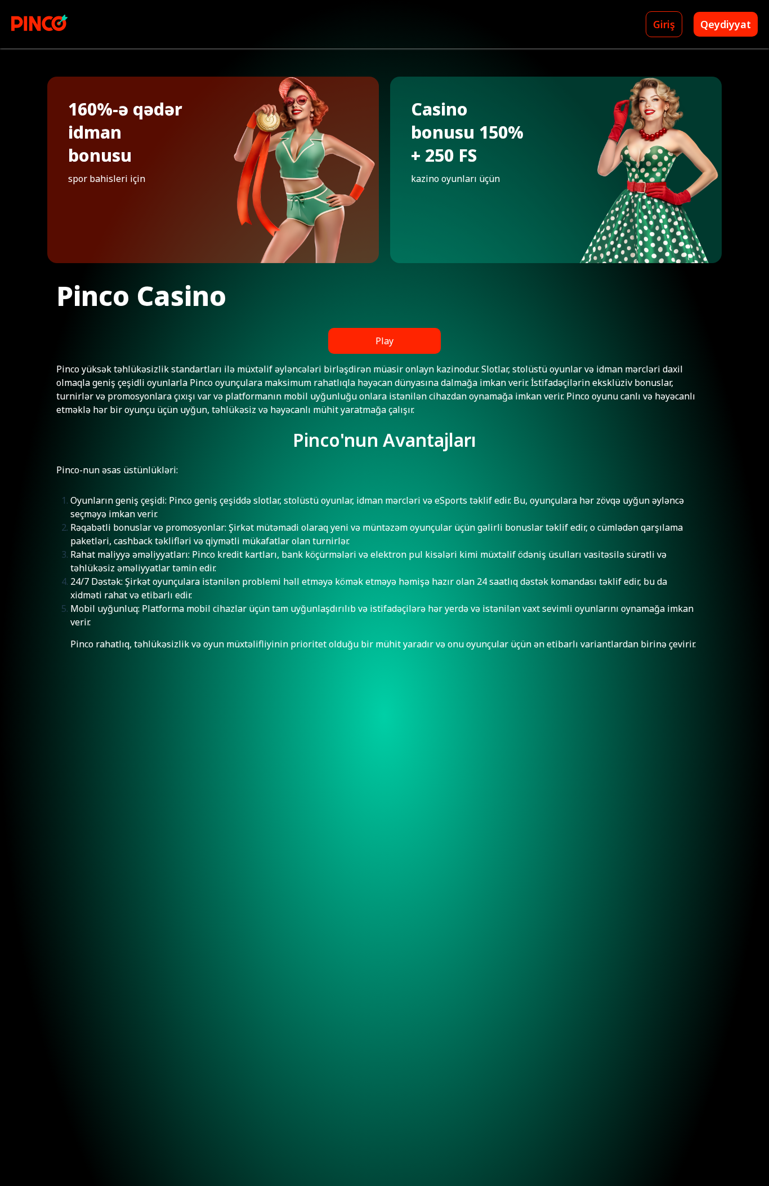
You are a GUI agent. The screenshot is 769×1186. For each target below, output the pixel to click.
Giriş (664, 24)
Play (384, 341)
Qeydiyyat (725, 24)
